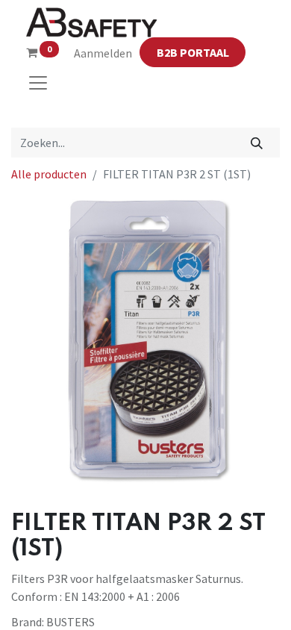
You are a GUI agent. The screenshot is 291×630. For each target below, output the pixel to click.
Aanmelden (103, 53)
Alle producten (49, 173)
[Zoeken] (257, 143)
